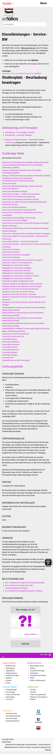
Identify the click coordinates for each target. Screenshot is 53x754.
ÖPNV (32, 678)
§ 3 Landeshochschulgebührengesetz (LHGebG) (23, 591)
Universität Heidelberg (10, 342)
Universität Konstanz (10, 347)
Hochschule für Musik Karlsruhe (14, 207)
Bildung (32, 668)
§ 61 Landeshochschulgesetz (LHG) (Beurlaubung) (24, 583)
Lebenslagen (32, 687)
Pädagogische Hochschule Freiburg (15, 265)
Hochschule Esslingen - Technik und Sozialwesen (21, 194)
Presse (8, 683)
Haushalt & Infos (11, 713)
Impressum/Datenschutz (41, 747)
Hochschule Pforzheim (11, 252)
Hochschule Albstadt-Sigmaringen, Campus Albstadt (22, 186)
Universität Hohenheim (10, 344)
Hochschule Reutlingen (11, 257)
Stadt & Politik (9, 663)
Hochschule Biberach (10, 189)
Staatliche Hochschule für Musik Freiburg (18, 292)
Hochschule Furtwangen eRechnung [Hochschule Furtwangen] (26, 234)
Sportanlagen (10, 697)
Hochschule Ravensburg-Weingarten (16, 255)
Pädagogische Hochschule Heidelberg (16, 268)
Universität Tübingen (10, 355)
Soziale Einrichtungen (37, 671)
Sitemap (48, 750)
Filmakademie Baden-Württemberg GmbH (18, 181)
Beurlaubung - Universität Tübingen (18, 135)
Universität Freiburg (9, 339)
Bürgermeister (10, 666)
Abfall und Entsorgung (37, 680)
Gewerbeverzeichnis (12, 721)
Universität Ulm (8, 358)
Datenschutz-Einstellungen (15, 745)
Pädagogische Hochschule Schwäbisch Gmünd (20, 276)
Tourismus (9, 699)
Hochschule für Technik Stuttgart (14, 220)
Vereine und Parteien (13, 694)
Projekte (8, 680)
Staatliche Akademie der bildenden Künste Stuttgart (22, 286)
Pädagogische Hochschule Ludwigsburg (17, 273)
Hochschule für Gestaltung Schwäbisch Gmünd (20, 199)
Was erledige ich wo (37, 666)
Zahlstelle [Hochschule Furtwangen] (16, 360)
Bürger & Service (34, 663)
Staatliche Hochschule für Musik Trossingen (19, 294)
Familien (33, 692)
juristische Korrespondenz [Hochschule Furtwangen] (22, 260)
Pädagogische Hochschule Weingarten (17, 278)
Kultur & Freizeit (10, 687)
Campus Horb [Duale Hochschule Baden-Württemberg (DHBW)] (26, 176)
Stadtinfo (9, 678)
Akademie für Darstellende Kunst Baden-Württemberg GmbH (25, 162)
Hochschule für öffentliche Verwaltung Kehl (19, 210)
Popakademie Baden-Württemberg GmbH (18, 281)
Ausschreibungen (11, 718)
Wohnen (33, 699)
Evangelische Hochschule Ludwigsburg (17, 178)
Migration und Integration (38, 697)
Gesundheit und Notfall (38, 675)
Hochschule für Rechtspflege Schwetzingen (19, 218)
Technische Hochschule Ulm (13, 336)
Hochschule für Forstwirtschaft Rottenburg (18, 197)
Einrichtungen (10, 692)
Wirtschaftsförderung (13, 716)
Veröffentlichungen (12, 675)
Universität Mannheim (10, 350)
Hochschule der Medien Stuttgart (14, 191)
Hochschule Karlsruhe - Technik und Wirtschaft (20, 241)
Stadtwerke (34, 673)
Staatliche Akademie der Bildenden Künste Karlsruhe (22, 284)
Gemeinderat (10, 668)
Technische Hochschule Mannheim (15, 334)
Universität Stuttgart (9, 352)
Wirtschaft (8, 711)
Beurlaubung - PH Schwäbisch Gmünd (20, 132)
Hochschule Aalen (9, 183)
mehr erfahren (30, 634)
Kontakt (7, 3)
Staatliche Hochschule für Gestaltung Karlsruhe (20, 289)
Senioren (33, 690)
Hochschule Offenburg (11, 249)
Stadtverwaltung (11, 673)
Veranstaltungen (11, 690)
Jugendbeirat (10, 671)
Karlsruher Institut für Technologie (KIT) (17, 263)
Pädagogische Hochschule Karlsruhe (16, 271)
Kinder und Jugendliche (38, 694)
